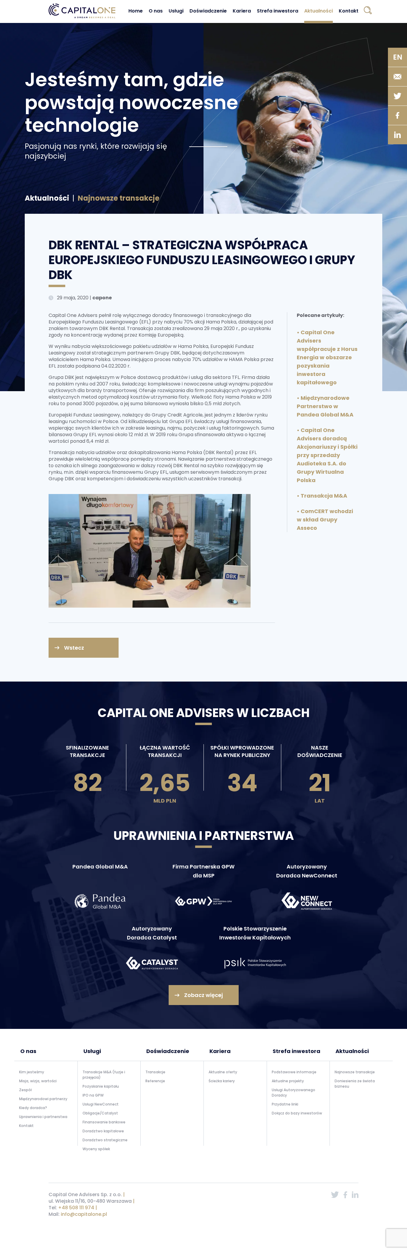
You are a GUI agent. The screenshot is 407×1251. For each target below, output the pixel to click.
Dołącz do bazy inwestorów (297, 1113)
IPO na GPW (93, 1095)
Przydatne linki (285, 1104)
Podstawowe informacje (294, 1072)
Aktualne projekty (288, 1080)
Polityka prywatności (298, 1229)
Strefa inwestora (277, 10)
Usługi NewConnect (101, 1104)
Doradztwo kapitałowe (103, 1131)
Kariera (242, 10)
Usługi (176, 10)
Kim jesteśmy (31, 1072)
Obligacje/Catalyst (100, 1113)
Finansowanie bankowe (104, 1122)
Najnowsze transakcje (355, 1072)
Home (135, 10)
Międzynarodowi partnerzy (43, 1098)
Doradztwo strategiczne (105, 1139)
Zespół (25, 1089)
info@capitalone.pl (84, 1214)
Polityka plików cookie (338, 1229)
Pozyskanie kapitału (101, 1086)
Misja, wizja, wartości (38, 1080)
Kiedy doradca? (33, 1107)
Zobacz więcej (203, 995)
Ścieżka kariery (222, 1080)
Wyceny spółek (96, 1148)
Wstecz (74, 647)
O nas (156, 10)
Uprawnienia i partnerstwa (43, 1116)
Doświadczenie (208, 10)
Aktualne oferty (223, 1072)
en (397, 57)
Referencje (155, 1080)
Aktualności (318, 10)
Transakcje (155, 1072)
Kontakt (348, 10)
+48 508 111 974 (76, 1207)
